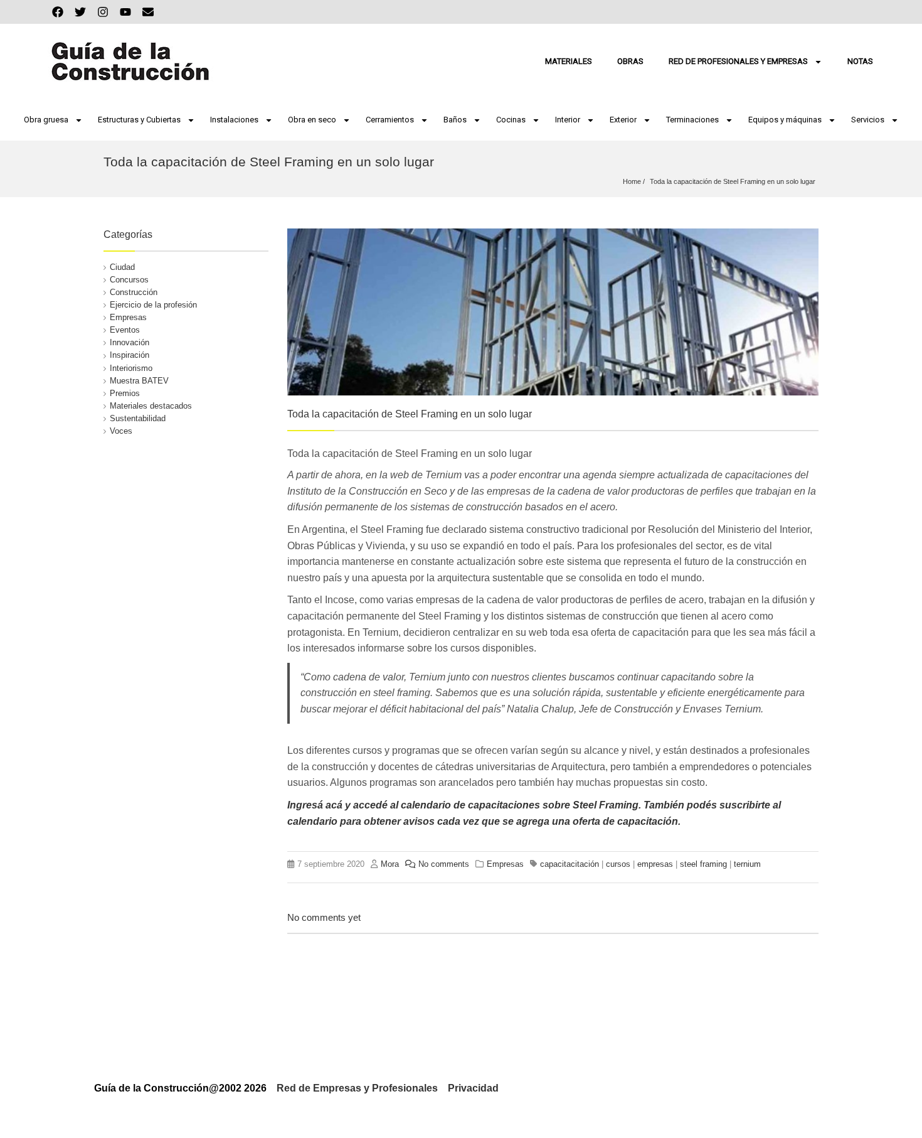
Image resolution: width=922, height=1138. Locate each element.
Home (632, 181)
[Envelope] (148, 12)
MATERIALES (568, 61)
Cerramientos (390, 119)
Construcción (133, 292)
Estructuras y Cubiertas (139, 119)
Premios (125, 393)
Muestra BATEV (139, 380)
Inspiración (129, 355)
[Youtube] (125, 12)
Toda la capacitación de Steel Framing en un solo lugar (732, 181)
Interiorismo (131, 368)
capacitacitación (569, 864)
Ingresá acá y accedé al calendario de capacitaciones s (417, 805)
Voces (121, 431)
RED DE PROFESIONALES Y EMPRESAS (738, 61)
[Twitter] (80, 12)
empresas (655, 864)
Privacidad (473, 1088)
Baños (455, 119)
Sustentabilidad (138, 418)
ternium (747, 864)
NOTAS (860, 61)
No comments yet (324, 917)
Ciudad (122, 267)
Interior (567, 119)
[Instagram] (103, 12)
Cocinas (511, 119)
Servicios (867, 119)
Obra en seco (312, 119)
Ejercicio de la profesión (153, 304)
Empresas (128, 317)
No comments (443, 864)
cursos (618, 864)
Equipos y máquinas (785, 119)
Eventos (125, 330)
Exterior (623, 119)
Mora (390, 864)
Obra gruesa (46, 119)
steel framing (703, 864)
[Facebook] (57, 12)
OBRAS (630, 61)
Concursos (129, 279)
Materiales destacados (151, 406)
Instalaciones (234, 119)
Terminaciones (692, 119)
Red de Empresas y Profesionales (357, 1088)
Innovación (129, 342)
